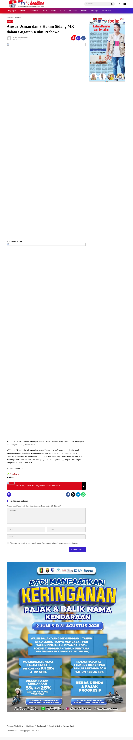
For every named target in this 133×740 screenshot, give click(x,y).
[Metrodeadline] (26, 4)
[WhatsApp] (83, 494)
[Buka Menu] (124, 3)
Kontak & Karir (54, 726)
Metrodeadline (12, 731)
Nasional (10, 21)
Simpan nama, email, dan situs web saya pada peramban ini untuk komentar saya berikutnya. (44, 543)
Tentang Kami (68, 726)
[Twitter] (73, 494)
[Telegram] (78, 494)
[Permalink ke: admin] (10, 38)
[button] (112, 4)
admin (15, 37)
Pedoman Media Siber (15, 726)
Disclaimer (30, 726)
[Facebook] (68, 494)
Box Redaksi (41, 726)
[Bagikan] (83, 38)
